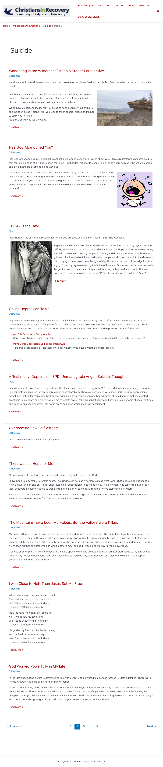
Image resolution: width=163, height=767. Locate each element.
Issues (102, 5)
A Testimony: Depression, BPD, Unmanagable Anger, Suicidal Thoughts (68, 376)
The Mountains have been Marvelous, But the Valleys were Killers (63, 522)
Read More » (16, 127)
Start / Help (84, 5)
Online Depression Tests (29, 309)
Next (151, 726)
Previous (14, 726)
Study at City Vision (89, 16)
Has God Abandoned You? (31, 147)
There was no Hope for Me (31, 463)
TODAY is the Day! (24, 226)
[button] (92, 5)
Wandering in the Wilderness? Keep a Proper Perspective (56, 71)
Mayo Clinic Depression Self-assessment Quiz (39, 343)
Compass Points (137, 5)
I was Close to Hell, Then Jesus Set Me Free (45, 583)
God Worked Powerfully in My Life (37, 666)
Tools (116, 5)
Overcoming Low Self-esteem (34, 428)
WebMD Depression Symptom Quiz (33, 334)
